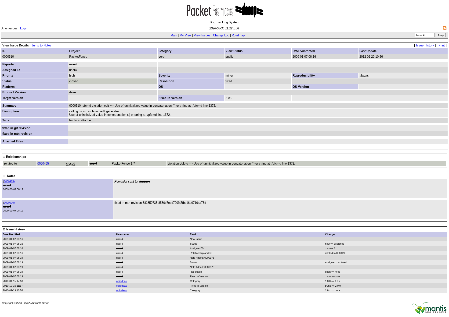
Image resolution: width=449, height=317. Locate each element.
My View (185, 35)
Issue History (425, 45)
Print (441, 45)
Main (173, 35)
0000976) (9, 202)
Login (23, 28)
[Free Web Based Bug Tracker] (429, 313)
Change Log (221, 35)
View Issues (202, 35)
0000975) (9, 181)
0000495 (43, 163)
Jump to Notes (41, 45)
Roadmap (238, 35)
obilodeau (121, 281)
